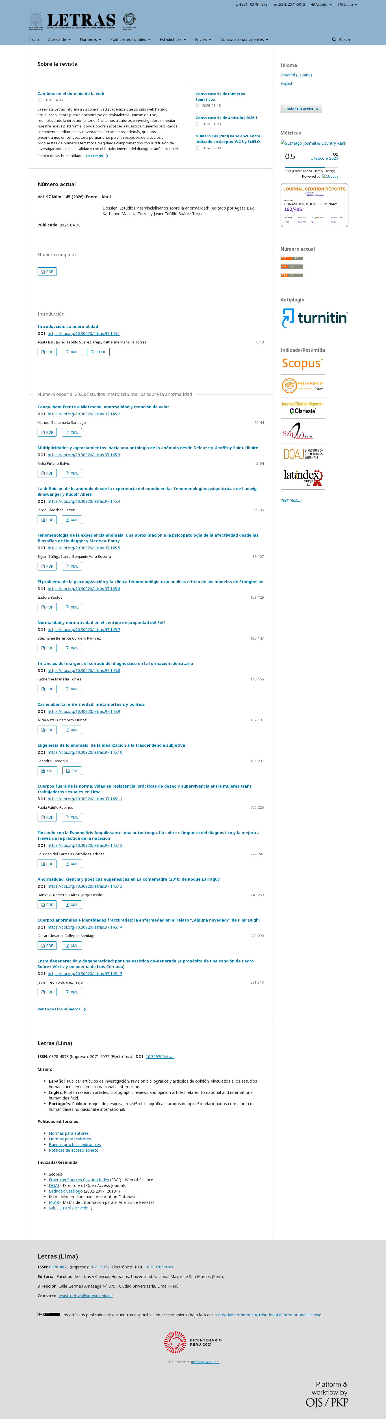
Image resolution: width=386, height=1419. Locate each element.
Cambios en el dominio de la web (71, 93)
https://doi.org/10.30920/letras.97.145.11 (85, 798)
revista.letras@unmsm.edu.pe (85, 1295)
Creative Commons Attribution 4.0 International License (269, 1314)
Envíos (201, 39)
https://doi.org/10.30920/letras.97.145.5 (84, 547)
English (287, 83)
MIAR (54, 1202)
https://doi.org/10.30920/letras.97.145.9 (84, 711)
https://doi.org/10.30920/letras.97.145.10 (85, 752)
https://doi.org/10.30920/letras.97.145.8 (84, 670)
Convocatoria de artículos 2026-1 (226, 117)
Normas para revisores (70, 1139)
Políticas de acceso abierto (74, 1150)
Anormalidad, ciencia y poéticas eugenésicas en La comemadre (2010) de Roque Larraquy (129, 879)
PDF (49, 271)
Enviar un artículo (301, 108)
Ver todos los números (59, 1009)
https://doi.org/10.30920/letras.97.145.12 (85, 845)
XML (74, 351)
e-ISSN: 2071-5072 (289, 4)
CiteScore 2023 (324, 158)
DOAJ (54, 1185)
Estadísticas (171, 39)
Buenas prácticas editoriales (75, 1144)
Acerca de (57, 39)
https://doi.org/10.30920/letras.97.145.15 (85, 973)
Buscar (344, 39)
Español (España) (296, 75)
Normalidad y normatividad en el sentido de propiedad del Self (101, 622)
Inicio (34, 39)
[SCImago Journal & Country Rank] (313, 143)
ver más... (82, 1208)
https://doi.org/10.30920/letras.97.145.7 (84, 629)
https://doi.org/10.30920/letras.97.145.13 (85, 886)
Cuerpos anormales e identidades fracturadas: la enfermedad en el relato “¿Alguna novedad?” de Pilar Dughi (149, 920)
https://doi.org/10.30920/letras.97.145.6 (84, 588)
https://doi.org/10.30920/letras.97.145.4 (84, 501)
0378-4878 (59, 1267)
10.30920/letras (160, 1056)
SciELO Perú (60, 1208)
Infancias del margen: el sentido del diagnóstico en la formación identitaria (115, 663)
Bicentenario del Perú (205, 1362)
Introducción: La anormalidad (68, 326)
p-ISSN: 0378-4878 (251, 4)
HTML (100, 351)
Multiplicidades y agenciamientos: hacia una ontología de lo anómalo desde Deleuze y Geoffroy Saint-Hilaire (148, 447)
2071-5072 (99, 1267)
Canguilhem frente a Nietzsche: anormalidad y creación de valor (103, 406)
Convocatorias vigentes (242, 39)
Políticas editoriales (128, 39)
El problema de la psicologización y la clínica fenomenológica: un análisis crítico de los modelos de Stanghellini (150, 581)
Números (89, 39)
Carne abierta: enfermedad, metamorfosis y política (91, 704)
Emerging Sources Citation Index (79, 1179)
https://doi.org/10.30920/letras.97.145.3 (84, 454)
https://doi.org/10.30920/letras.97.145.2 (84, 414)
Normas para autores (69, 1133)
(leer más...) (291, 500)
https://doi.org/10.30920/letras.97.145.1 (84, 333)
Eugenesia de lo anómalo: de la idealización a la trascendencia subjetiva (111, 745)
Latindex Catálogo (66, 1191)
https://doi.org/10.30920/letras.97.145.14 (85, 927)
